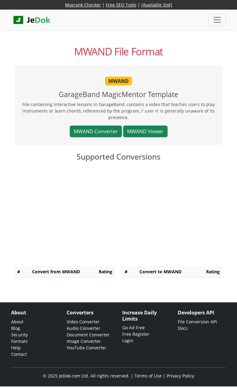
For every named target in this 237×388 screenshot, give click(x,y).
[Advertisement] (118, 218)
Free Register (135, 334)
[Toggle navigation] (217, 20)
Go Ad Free (133, 327)
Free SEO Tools (121, 5)
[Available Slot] (156, 5)
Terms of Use (148, 376)
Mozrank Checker (83, 5)
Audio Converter (83, 328)
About (17, 322)
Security (19, 335)
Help (16, 348)
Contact (19, 354)
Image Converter (84, 341)
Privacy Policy (180, 376)
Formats (19, 341)
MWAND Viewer (145, 131)
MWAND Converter (96, 131)
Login (127, 340)
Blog (15, 328)
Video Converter (83, 322)
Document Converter (88, 335)
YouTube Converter (86, 348)
